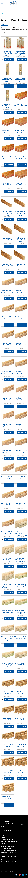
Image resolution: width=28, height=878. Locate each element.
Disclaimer (11, 871)
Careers (3, 843)
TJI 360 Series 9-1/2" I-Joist (20, 745)
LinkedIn (23, 875)
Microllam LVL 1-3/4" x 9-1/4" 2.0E (20, 184)
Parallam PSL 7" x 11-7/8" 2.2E (21, 451)
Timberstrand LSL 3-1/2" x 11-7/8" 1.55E (7, 638)
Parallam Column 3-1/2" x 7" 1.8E (7, 238)
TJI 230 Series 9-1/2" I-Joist (7, 719)
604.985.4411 (23, 13)
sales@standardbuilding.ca (8, 850)
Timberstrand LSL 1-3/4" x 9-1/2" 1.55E (20, 612)
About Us (3, 835)
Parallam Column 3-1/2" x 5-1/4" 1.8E (20, 213)
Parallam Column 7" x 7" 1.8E (20, 265)
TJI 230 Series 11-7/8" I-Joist (7, 692)
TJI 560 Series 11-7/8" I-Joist (7, 771)
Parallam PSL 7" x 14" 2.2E (7, 477)
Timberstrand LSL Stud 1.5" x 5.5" (20, 664)
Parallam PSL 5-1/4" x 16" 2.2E (7, 398)
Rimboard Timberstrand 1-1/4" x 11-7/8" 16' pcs (20, 533)
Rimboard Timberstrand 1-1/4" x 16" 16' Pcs (20, 559)
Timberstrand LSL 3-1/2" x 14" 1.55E (20, 637)
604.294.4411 (11, 13)
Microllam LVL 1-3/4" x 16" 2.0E (20, 131)
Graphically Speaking (16, 873)
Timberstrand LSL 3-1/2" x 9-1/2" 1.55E (7, 664)
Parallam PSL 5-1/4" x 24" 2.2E (7, 425)
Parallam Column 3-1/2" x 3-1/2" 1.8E (7, 213)
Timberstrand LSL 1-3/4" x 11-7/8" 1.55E (20, 586)
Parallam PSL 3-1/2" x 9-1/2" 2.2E (7, 344)
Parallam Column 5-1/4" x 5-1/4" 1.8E (20, 239)
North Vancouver (5, 841)
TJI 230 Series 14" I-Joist (20, 692)
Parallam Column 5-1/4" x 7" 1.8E (7, 265)
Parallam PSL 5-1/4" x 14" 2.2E (20, 372)
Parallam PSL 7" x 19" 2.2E (7, 504)
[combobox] (14, 9)
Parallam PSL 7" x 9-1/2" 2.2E (21, 504)
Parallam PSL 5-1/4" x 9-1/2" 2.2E (20, 425)
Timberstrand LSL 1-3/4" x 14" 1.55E (7, 611)
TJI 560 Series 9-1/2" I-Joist (7, 797)
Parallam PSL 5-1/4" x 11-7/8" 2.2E (7, 372)
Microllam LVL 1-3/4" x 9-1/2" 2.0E (7, 184)
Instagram (20, 875)
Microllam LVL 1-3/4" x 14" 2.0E (7, 131)
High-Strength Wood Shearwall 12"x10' (7, 53)
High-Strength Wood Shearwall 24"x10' (7, 79)
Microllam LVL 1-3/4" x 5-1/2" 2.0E (7, 157)
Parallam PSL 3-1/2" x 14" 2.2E (20, 291)
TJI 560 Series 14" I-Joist (20, 771)
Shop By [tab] (4, 24)
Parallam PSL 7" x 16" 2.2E (21, 477)
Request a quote (9, 830)
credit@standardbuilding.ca (8, 852)
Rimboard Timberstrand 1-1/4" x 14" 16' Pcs (7, 559)
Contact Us (4, 837)
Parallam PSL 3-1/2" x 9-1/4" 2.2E (20, 344)
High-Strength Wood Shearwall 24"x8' (20, 79)
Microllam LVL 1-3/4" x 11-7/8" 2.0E (20, 105)
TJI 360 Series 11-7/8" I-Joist (20, 719)
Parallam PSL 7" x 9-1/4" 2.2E (7, 532)
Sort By (13, 24)
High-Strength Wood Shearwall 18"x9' (20, 53)
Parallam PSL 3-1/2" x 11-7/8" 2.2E (7, 291)
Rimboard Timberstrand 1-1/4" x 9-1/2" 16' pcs (7, 586)
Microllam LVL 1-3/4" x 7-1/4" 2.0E (20, 157)
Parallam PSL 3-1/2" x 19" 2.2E (20, 317)
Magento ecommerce (6, 873)
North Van (17, 13)
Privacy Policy (4, 871)
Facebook (16, 875)
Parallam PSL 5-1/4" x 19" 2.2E (20, 398)
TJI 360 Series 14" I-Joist (7, 745)
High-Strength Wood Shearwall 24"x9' (7, 106)
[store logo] (14, 3)
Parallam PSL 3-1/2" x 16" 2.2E (7, 317)
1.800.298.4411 (11, 846)
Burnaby (5, 13)
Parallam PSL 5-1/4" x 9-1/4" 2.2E (7, 451)
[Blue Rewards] (26, 874)
